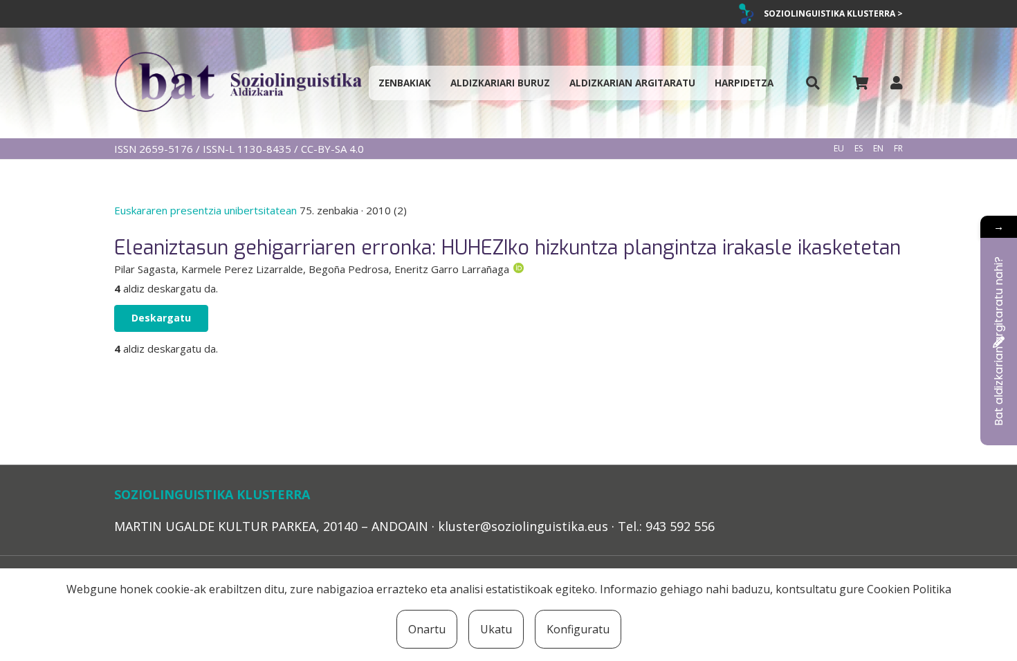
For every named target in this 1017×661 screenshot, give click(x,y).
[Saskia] (860, 83)
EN (878, 148)
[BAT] (238, 83)
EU (839, 148)
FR (898, 148)
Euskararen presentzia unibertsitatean (207, 210)
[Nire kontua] (896, 82)
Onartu (427, 629)
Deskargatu (161, 317)
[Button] (812, 83)
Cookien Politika (909, 589)
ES (858, 148)
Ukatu (496, 629)
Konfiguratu (578, 629)
